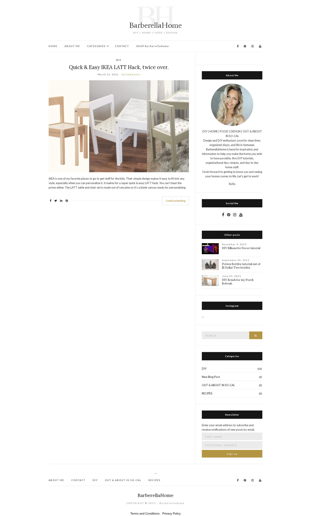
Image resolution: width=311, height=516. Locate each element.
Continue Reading (175, 200)
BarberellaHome (155, 495)
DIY (118, 60)
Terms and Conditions (145, 513)
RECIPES (207, 393)
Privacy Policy (171, 513)
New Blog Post (211, 377)
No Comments (131, 74)
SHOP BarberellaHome (152, 46)
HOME (53, 46)
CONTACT (122, 46)
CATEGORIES (96, 46)
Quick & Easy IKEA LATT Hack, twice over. (119, 67)
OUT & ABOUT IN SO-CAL (218, 385)
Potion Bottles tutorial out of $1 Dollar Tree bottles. (241, 265)
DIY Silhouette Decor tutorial (241, 248)
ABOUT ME (72, 46)
